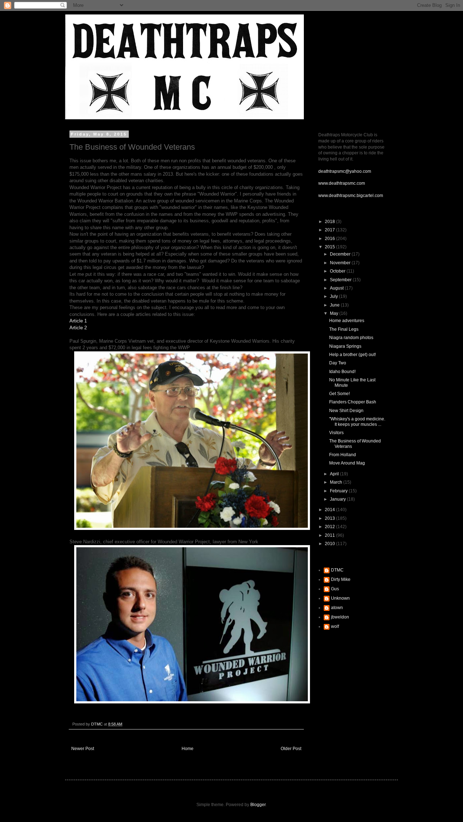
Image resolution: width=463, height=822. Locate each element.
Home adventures (346, 320)
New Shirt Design (346, 410)
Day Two (337, 362)
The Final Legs (343, 329)
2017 (330, 229)
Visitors (336, 432)
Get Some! (339, 393)
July (334, 296)
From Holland (342, 454)
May (334, 313)
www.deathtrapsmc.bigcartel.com (350, 195)
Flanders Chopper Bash (352, 401)
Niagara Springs (345, 346)
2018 (330, 221)
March (336, 482)
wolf (335, 626)
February (339, 490)
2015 (330, 246)
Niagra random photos (351, 337)
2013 (330, 518)
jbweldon (340, 617)
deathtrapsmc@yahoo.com (344, 171)
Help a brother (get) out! (352, 354)
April (335, 473)
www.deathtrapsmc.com (341, 183)
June (335, 305)
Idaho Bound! (342, 371)
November (341, 262)
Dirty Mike (341, 579)
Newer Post (82, 748)
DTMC (337, 570)
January (338, 499)
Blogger (258, 804)
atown (337, 607)
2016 (330, 238)
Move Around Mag (347, 463)
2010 (330, 543)
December (341, 254)
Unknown (340, 598)
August (337, 288)
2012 (330, 526)
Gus (335, 588)
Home (188, 748)
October (338, 271)
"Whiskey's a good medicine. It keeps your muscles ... (357, 421)
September (341, 279)
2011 (330, 535)
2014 (330, 509)
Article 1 (78, 321)
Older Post (291, 748)
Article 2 (78, 327)
